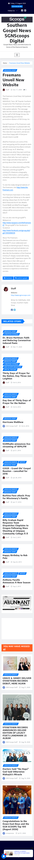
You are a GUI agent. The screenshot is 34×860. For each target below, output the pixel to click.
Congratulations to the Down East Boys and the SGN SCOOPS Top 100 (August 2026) (16, 825)
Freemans (9, 278)
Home (5, 63)
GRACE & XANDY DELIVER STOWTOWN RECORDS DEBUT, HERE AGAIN (17, 681)
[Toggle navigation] (17, 55)
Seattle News (12, 856)
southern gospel (22, 278)
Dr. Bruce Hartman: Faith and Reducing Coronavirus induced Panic (17, 340)
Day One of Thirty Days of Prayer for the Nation (17, 401)
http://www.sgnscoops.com (20, 295)
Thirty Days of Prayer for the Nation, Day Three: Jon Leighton (17, 376)
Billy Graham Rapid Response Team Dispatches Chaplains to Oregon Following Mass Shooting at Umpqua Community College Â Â (16, 527)
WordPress (28, 854)
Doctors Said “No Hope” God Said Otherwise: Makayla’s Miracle (16, 772)
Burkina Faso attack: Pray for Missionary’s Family (16, 497)
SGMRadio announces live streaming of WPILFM (16, 445)
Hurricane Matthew (13, 422)
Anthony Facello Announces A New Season (16, 581)
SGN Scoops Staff (11, 426)
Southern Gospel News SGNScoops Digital (17, 32)
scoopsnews (10, 833)
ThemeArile (23, 856)
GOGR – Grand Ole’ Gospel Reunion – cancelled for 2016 (17, 471)
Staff (7, 90)
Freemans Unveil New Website (19, 63)
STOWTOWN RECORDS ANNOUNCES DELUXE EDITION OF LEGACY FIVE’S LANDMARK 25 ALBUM (15, 732)
